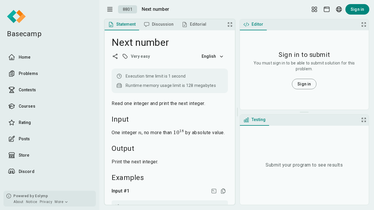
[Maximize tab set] (230, 24)
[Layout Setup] (314, 9)
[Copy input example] (223, 191)
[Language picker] (339, 9)
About (18, 202)
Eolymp (41, 196)
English (209, 56)
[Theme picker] (327, 9)
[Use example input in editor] (214, 191)
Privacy (46, 202)
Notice (31, 202)
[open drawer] (110, 9)
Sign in (357, 9)
